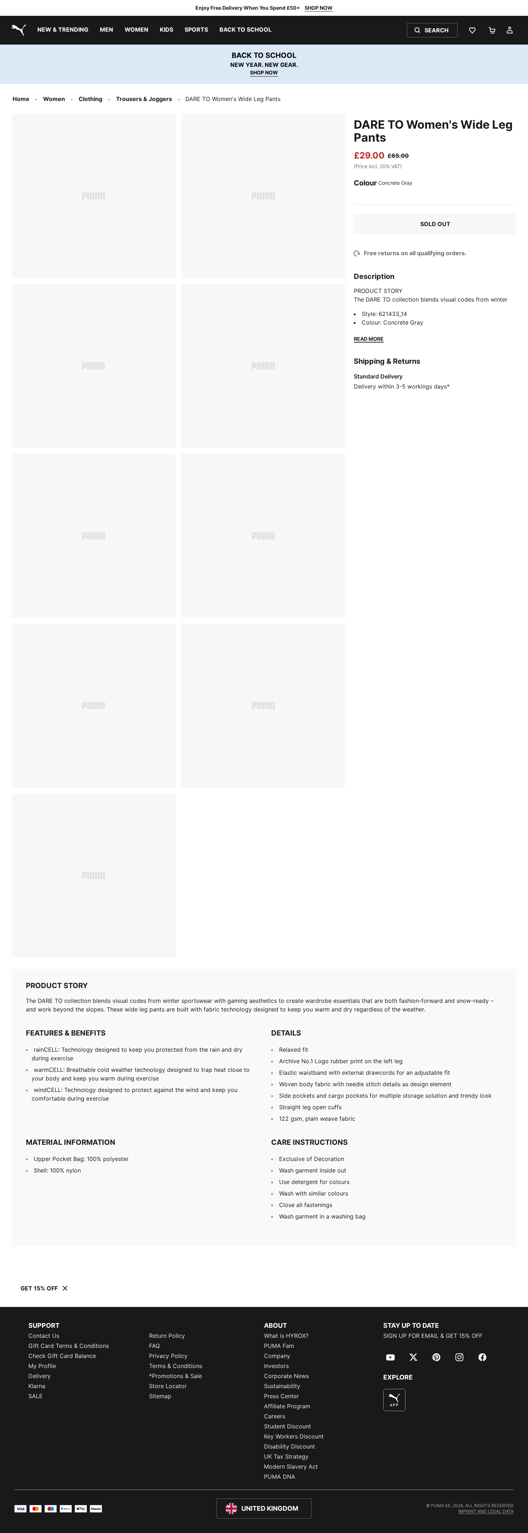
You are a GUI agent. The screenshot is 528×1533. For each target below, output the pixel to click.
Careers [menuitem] (274, 1416)
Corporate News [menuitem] (286, 1376)
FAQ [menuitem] (154, 1345)
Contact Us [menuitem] (43, 1335)
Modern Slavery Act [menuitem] (291, 1466)
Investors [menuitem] (276, 1365)
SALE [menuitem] (35, 1396)
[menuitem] (63, 30)
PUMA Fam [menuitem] (279, 1345)
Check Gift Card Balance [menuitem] (62, 1355)
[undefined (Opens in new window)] (394, 1400)
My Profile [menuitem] (42, 1365)
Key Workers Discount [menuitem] (294, 1436)
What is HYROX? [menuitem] (286, 1335)
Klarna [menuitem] (36, 1386)
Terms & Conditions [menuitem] (175, 1365)
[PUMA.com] (17, 30)
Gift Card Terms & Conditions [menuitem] (68, 1345)
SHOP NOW (319, 8)
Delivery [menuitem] (39, 1376)
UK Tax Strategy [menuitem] (286, 1456)
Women (54, 98)
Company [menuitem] (277, 1355)
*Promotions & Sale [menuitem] (175, 1376)
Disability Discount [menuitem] (289, 1446)
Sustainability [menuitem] (282, 1386)
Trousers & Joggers (144, 98)
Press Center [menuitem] (281, 1396)
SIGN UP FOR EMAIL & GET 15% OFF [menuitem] (432, 1335)
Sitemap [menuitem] (160, 1396)
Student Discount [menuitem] (287, 1426)
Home (21, 98)
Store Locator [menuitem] (168, 1386)
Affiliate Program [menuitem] (287, 1406)
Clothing (90, 98)
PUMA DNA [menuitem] (279, 1476)
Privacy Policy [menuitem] (168, 1355)
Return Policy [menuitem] (167, 1335)
